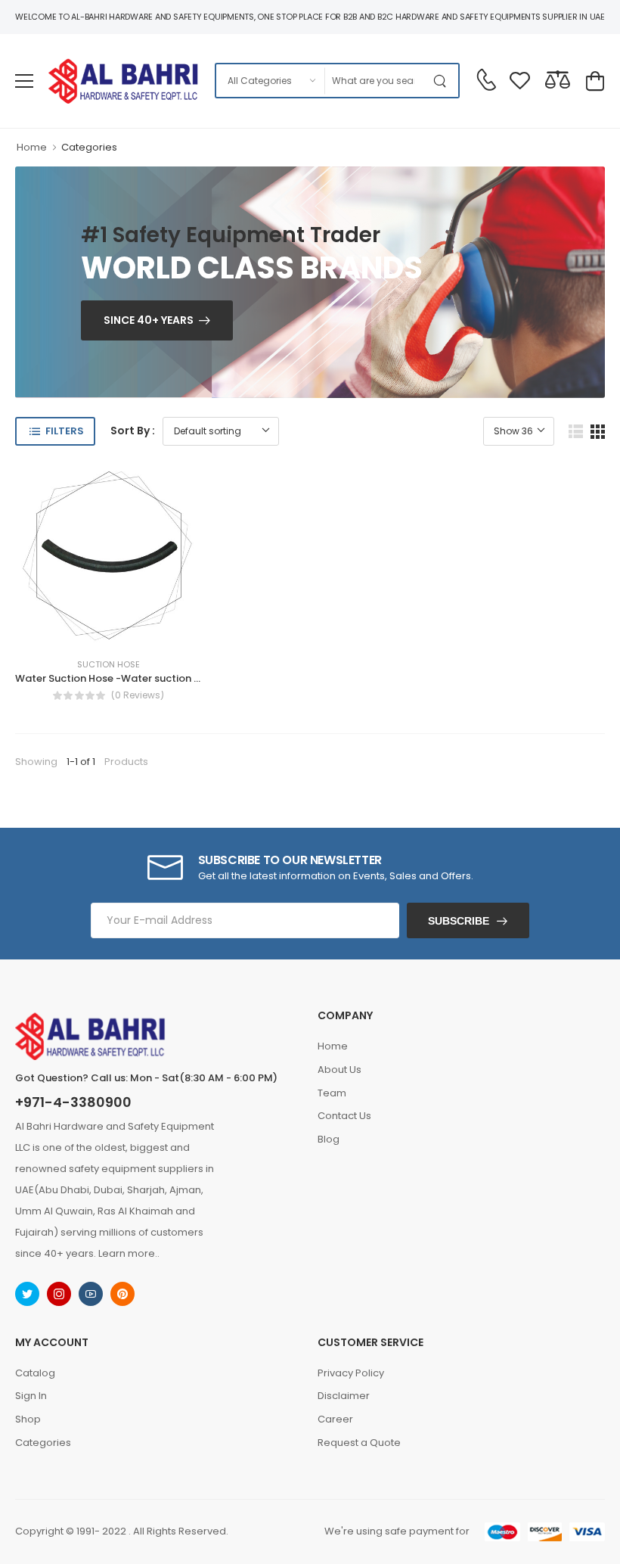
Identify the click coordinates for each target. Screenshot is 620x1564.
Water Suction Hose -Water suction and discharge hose (153, 678)
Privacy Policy (351, 1373)
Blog (328, 1139)
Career (335, 1419)
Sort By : (132, 430)
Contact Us (344, 1115)
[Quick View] (135, 630)
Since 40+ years (149, 320)
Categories (89, 147)
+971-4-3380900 (73, 1102)
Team (332, 1093)
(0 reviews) (137, 695)
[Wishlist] (81, 630)
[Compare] (108, 630)
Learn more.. (129, 1253)
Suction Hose (108, 665)
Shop (28, 1419)
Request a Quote (359, 1442)
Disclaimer (344, 1395)
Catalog (35, 1373)
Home (32, 147)
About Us (339, 1069)
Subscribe (458, 921)
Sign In (31, 1395)
